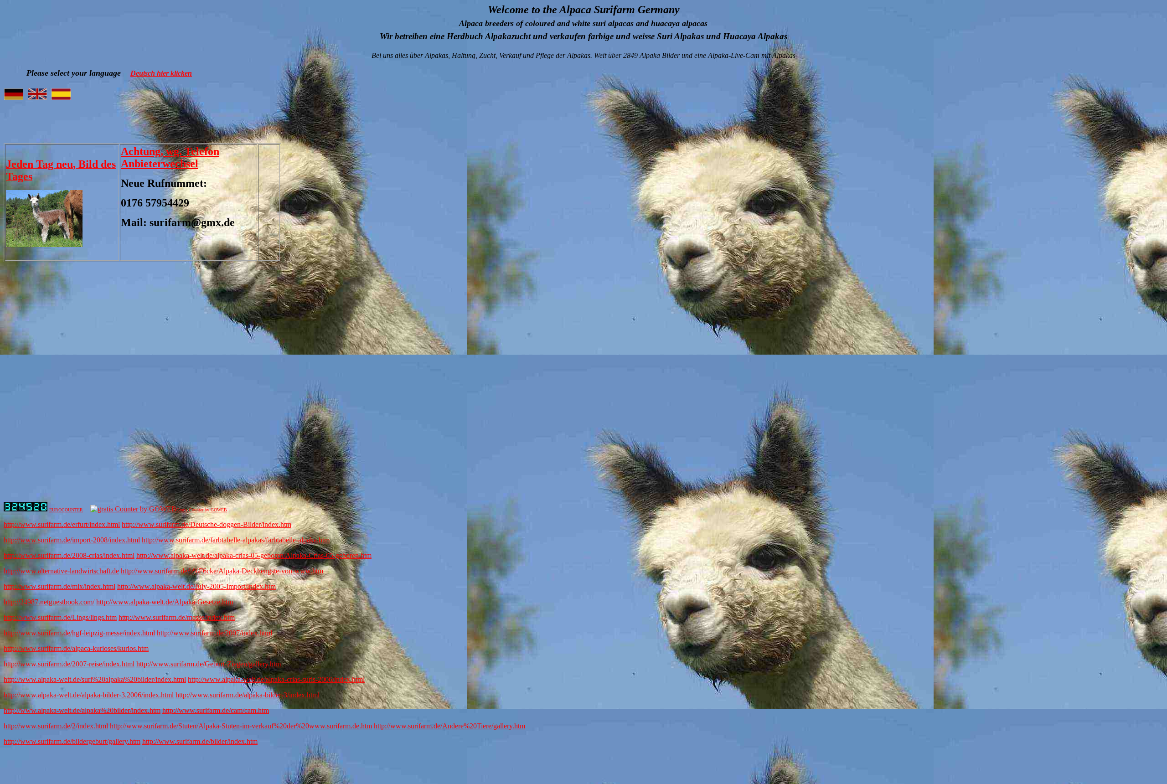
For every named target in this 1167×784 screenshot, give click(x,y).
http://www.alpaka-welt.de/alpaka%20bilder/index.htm (82, 710)
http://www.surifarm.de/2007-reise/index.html (69, 664)
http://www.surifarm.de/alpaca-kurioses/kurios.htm (76, 648)
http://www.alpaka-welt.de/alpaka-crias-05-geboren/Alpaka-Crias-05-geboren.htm (254, 555)
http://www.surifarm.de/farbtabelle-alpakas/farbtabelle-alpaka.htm (236, 540)
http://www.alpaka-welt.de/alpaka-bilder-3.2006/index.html (89, 695)
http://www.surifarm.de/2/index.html (56, 726)
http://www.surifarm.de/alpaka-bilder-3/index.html (248, 695)
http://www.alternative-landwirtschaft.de (61, 571)
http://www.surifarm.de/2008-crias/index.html (69, 555)
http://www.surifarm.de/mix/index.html (59, 586)
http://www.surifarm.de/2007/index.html (214, 633)
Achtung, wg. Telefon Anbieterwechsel (170, 157)
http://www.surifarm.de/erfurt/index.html (62, 524)
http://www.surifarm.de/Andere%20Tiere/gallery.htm (449, 726)
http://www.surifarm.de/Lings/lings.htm (60, 617)
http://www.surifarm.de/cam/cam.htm (215, 710)
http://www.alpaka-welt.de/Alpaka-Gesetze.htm (164, 602)
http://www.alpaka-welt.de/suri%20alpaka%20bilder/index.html (95, 679)
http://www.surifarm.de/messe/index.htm (177, 617)
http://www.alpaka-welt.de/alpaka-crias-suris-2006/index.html (276, 679)
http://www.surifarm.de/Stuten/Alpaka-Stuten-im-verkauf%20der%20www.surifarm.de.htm (241, 726)
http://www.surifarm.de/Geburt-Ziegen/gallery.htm (208, 664)
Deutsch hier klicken (161, 73)
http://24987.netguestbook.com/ (49, 602)
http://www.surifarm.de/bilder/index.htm (200, 741)
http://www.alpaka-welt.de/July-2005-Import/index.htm (196, 586)
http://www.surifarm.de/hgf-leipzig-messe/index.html (79, 633)
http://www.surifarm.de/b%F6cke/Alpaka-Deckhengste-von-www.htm (222, 571)
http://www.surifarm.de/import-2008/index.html (72, 540)
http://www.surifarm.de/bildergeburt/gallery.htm (72, 741)
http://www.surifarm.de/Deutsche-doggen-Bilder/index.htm (206, 524)
